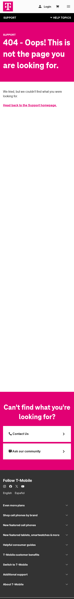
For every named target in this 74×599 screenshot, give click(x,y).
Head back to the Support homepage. (30, 105)
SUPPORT (9, 17)
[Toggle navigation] (60, 17)
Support (9, 34)
